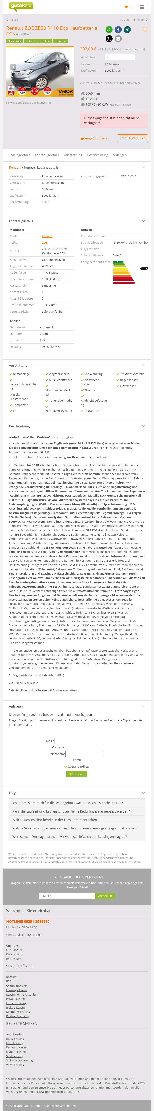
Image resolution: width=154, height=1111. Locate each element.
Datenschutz (14, 954)
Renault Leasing (17, 1047)
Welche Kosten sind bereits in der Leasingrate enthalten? (55, 820)
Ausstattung (73, 155)
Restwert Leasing (17, 1016)
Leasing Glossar (16, 990)
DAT (41, 1092)
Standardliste (80, 766)
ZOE (44, 242)
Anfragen (120, 155)
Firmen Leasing (16, 1003)
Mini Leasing (14, 1043)
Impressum (13, 959)
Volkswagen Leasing (19, 1060)
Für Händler (14, 950)
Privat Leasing (15, 999)
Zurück (13, 20)
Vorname (58, 747)
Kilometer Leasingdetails (34, 167)
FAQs (13, 793)
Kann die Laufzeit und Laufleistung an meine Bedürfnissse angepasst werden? (71, 811)
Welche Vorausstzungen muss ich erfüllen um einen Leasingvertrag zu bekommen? (75, 828)
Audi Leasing (14, 1034)
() (131, 7)
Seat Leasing (14, 1056)
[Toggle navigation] (142, 7)
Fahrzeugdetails (47, 155)
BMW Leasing (15, 1039)
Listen (77, 760)
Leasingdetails (19, 155)
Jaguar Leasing (16, 1052)
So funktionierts (16, 986)
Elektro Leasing (16, 1007)
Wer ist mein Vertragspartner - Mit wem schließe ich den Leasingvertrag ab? (69, 836)
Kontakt (11, 977)
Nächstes (139, 20)
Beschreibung (97, 155)
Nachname (58, 754)
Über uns (12, 946)
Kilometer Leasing (18, 1012)
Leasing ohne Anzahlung (22, 994)
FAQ (9, 981)
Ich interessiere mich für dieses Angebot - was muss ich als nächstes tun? (67, 803)
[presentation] (13, 67)
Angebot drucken (97, 138)
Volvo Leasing (15, 1065)
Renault (47, 236)
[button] (109, 29)
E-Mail (49, 741)
